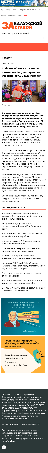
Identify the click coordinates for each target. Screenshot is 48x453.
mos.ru (26, 15)
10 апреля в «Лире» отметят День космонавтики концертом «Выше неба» (21, 257)
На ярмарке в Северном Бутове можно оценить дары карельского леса (21, 249)
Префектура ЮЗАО (9, 10)
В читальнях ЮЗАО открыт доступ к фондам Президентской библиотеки (23, 289)
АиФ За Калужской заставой (15, 33)
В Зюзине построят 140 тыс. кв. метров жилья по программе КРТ (21, 242)
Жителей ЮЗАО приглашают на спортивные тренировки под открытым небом (23, 282)
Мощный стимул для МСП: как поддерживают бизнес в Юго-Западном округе (21, 226)
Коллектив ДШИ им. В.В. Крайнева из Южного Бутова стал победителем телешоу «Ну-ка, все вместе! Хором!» (23, 266)
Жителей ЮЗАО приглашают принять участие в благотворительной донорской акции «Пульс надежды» (22, 216)
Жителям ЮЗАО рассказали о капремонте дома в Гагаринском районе (22, 235)
